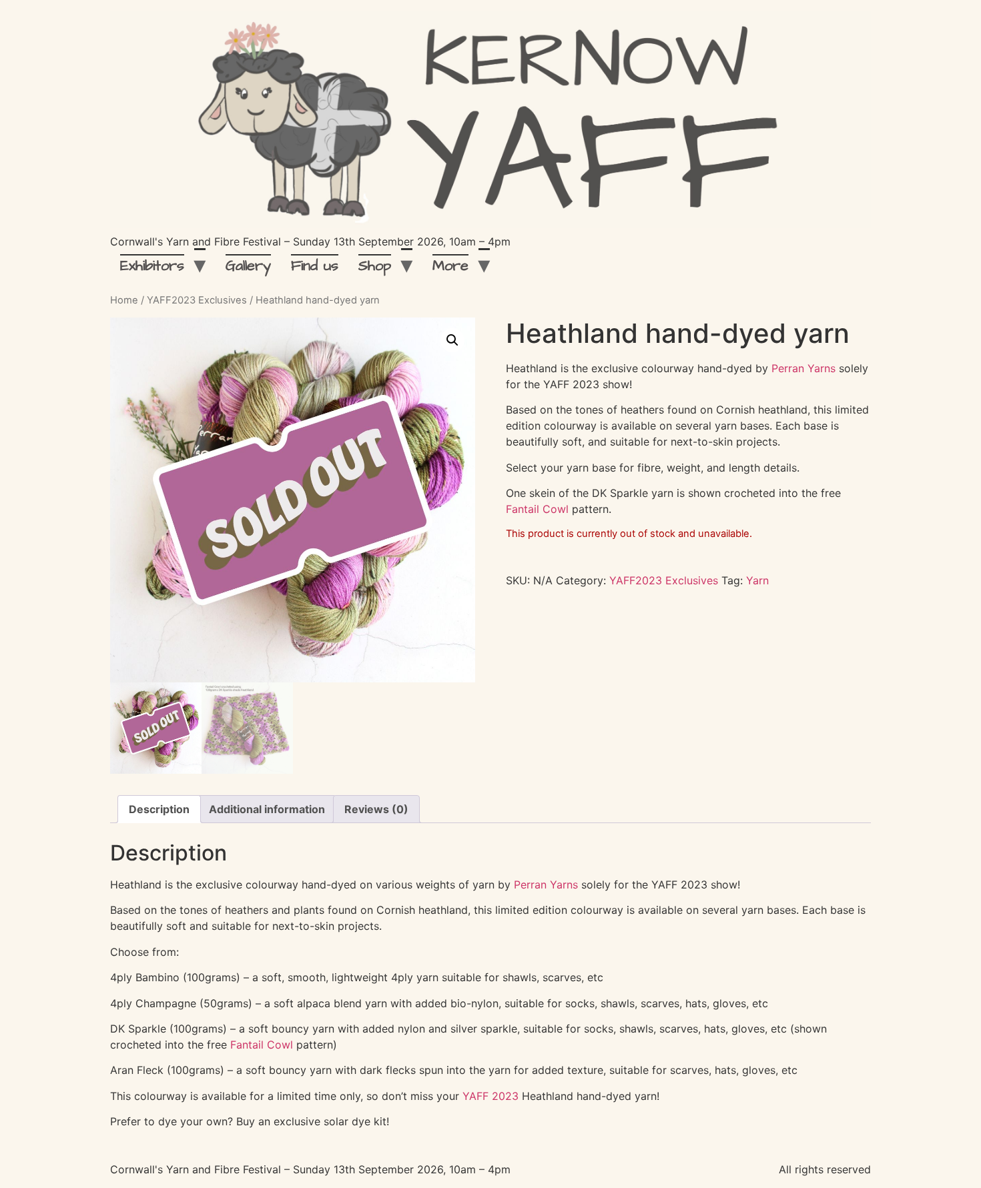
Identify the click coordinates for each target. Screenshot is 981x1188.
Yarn (757, 580)
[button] (452, 340)
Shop (374, 265)
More (450, 265)
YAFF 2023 (490, 1096)
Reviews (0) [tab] (376, 809)
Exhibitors (152, 265)
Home (124, 300)
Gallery (248, 265)
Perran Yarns (803, 368)
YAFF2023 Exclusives (197, 300)
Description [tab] (159, 809)
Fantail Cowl (537, 509)
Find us (314, 265)
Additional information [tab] (267, 809)
